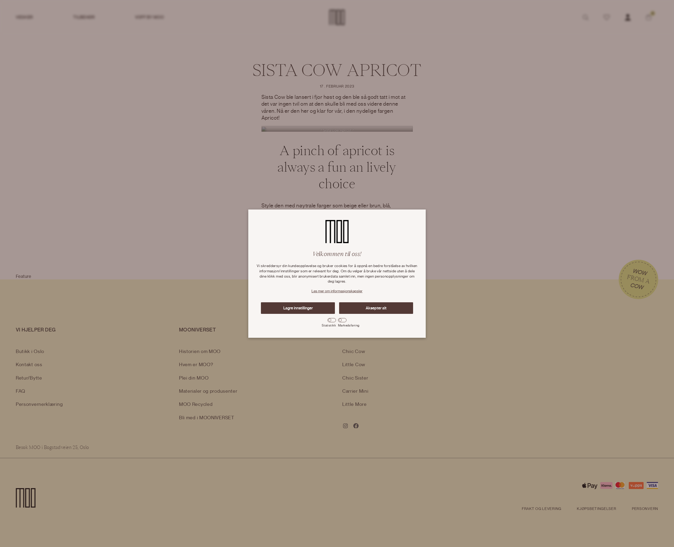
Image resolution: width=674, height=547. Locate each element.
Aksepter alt (376, 308)
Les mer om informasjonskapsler (337, 291)
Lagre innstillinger (298, 308)
